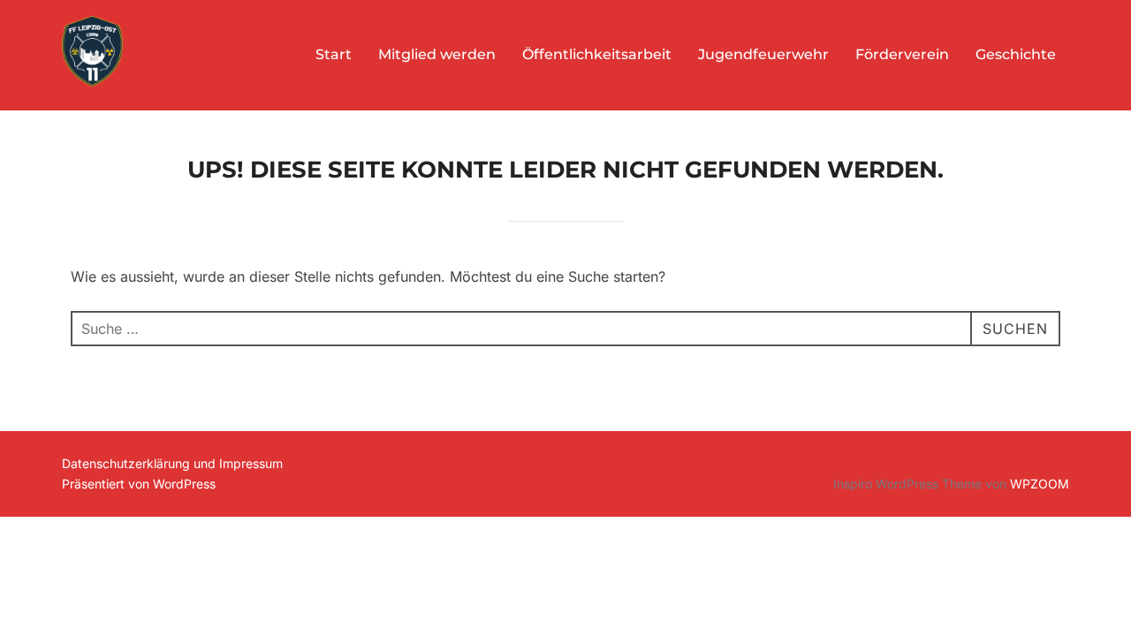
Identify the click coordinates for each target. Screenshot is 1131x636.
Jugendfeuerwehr (763, 54)
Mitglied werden (437, 54)
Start (333, 54)
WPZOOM (1039, 483)
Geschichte (1015, 54)
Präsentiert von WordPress (139, 483)
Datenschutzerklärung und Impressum (172, 463)
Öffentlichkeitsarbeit (597, 54)
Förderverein (902, 54)
